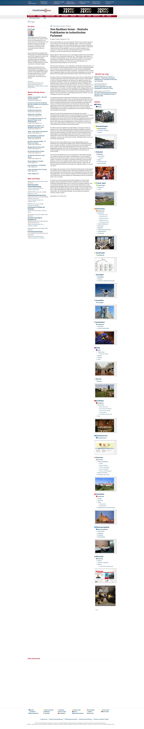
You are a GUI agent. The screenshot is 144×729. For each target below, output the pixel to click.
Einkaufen (99, 152)
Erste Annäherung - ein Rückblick (37, 165)
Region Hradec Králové (85, 1)
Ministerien (100, 326)
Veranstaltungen (49, 16)
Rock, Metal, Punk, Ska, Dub (105, 414)
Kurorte (98, 379)
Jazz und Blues (102, 412)
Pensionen (100, 500)
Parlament (30, 189)
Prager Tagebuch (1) (33, 173)
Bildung (98, 104)
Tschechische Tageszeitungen (106, 566)
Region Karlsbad (32, 3)
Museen (100, 355)
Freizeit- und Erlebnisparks (105, 471)
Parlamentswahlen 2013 (37, 200)
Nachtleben (100, 401)
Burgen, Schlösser (103, 465)
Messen (100, 560)
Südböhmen (57, 3)
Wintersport (101, 187)
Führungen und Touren (104, 474)
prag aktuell (37, 181)
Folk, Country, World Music (105, 408)
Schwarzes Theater (103, 354)
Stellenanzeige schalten (34, 18)
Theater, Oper (101, 352)
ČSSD (34, 201)
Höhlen (101, 463)
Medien (99, 564)
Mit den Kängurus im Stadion (35, 161)
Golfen (99, 189)
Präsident (35, 226)
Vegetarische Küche (104, 218)
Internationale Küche (104, 222)
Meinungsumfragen (36, 210)
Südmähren (83, 3)
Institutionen (100, 322)
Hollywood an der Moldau (34, 114)
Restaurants (101, 213)
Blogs (45, 18)
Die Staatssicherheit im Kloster (36, 151)
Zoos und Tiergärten (104, 469)
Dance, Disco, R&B (103, 407)
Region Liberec (71, 1)
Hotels (99, 502)
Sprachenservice (101, 436)
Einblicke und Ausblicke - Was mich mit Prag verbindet (37, 97)
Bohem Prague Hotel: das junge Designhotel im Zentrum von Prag (103, 87)
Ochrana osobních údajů (100, 719)
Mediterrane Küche (103, 220)
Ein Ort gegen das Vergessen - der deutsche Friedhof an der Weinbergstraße (37, 120)
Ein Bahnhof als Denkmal (34, 110)
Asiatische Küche (103, 216)
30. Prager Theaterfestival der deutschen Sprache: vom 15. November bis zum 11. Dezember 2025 (105, 94)
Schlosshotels (102, 504)
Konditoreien (101, 233)
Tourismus (99, 457)
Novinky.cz (36, 204)
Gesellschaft (31, 205)
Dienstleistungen (102, 126)
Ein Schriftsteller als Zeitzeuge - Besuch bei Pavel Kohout (36, 136)
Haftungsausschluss (71, 719)
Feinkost (101, 158)
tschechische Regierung (37, 188)
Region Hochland (71, 3)
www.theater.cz (107, 91)
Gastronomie (100, 209)
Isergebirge (100, 533)
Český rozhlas (39, 192)
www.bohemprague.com (100, 85)
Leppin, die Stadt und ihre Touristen (37, 169)
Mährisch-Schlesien (110, 1)
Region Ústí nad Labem (59, 1)
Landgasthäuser (102, 231)
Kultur (98, 348)
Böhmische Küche (103, 214)
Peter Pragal (31, 29)
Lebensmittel (101, 156)
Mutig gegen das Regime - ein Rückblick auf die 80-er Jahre (36, 126)
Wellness (100, 279)
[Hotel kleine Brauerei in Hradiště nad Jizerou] (105, 605)
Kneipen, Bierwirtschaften (104, 229)
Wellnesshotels (102, 505)
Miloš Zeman (36, 189)
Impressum (43, 719)
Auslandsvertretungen (103, 328)
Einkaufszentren (102, 163)
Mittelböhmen (44, 1)
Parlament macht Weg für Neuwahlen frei (35, 218)
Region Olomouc (96, 3)
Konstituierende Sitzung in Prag (37, 195)
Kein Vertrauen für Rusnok (35, 232)
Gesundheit (100, 275)
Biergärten (100, 227)
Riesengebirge (101, 537)
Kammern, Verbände (103, 562)
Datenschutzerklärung (56, 719)
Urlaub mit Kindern (102, 472)
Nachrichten (31, 16)
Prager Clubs (101, 405)
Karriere (62, 26)
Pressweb (90, 724)
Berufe (29, 212)
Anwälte (100, 132)
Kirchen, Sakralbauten (104, 467)
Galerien (100, 357)
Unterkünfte (100, 494)
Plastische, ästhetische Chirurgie (106, 281)
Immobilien (100, 300)
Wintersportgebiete (102, 527)
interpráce (29, 724)
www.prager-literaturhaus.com (35, 84)
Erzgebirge (100, 535)
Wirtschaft (99, 557)
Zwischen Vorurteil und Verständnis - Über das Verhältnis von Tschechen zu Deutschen (38, 104)
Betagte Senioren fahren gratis (36, 147)
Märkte (99, 160)
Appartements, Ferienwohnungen (106, 507)
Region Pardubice (96, 1)
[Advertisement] (72, 220)
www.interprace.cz (109, 76)
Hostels (99, 498)
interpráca (50, 724)
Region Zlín (108, 3)
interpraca (70, 724)
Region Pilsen (44, 3)
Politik (46, 181)
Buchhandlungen (102, 161)
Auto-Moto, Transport (103, 130)
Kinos (99, 359)
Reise (58, 16)
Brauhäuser (101, 226)
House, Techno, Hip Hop (104, 410)
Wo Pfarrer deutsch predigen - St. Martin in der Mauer (37, 142)
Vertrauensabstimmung (37, 236)
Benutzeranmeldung (85, 719)
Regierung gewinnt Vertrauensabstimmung (34, 185)
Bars (99, 416)
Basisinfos (40, 16)
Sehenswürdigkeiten (103, 461)
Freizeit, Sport (101, 183)
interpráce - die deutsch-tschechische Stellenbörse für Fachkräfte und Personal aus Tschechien (105, 79)
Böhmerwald (101, 531)
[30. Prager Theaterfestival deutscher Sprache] (85, 13)
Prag (30, 1)
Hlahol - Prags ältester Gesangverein (38, 131)
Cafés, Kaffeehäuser (103, 224)
